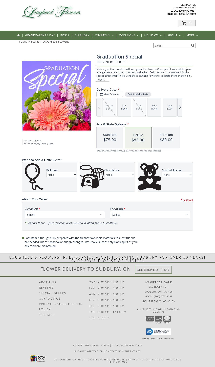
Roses (64, 35)
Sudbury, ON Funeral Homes (91, 345)
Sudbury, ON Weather (89, 351)
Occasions (127, 35)
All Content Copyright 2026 (74, 359)
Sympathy (102, 35)
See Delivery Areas (153, 270)
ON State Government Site (123, 351)
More (190, 35)
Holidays (151, 35)
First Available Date (137, 94)
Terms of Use (118, 361)
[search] (193, 45)
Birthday (82, 35)
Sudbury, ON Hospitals (127, 345)
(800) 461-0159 (187, 13)
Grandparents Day (40, 35)
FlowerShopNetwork (110, 359)
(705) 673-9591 (187, 10)
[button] (187, 23)
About (172, 35)
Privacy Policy (138, 359)
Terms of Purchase (165, 359)
